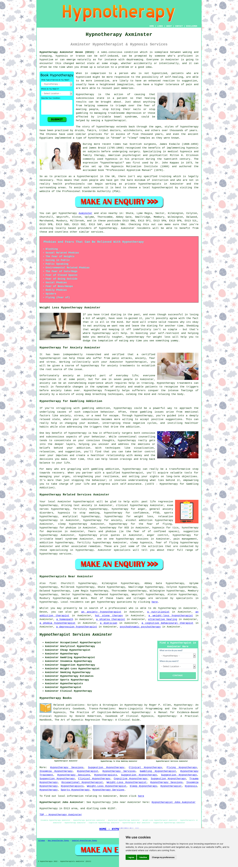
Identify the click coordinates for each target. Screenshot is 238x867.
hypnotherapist (115, 120)
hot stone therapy (109, 615)
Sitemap (41, 841)
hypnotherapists (149, 183)
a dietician (108, 623)
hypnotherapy (105, 126)
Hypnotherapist (87, 771)
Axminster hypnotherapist (76, 501)
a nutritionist (158, 612)
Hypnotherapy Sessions (66, 767)
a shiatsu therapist (110, 619)
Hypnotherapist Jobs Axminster (174, 802)
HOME (151, 26)
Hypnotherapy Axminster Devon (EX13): (68, 52)
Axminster (85, 213)
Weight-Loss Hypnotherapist (127, 782)
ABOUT (169, 26)
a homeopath (64, 619)
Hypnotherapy (49, 789)
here (155, 602)
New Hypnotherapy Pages (58, 841)
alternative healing (162, 619)
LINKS (160, 26)
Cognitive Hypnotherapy (131, 778)
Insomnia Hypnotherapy (56, 771)
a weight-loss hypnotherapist (170, 615)
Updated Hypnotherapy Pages (84, 841)
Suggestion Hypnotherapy (106, 767)
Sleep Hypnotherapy (143, 786)
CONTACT (179, 26)
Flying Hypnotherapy (182, 767)
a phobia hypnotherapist (57, 623)
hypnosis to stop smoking (78, 512)
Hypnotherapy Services (119, 771)
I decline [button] (143, 857)
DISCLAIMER (191, 26)
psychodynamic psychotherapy (140, 626)
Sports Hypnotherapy (75, 789)
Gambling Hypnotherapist (158, 771)
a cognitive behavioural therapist (167, 623)
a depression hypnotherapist (76, 626)
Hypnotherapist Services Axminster (76, 635)
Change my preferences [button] (163, 857)
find (52, 583)
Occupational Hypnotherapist (82, 782)
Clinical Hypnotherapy (145, 767)
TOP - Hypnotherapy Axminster (61, 814)
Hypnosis (191, 786)
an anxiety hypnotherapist (101, 612)
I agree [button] (131, 857)
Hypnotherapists (105, 775)
